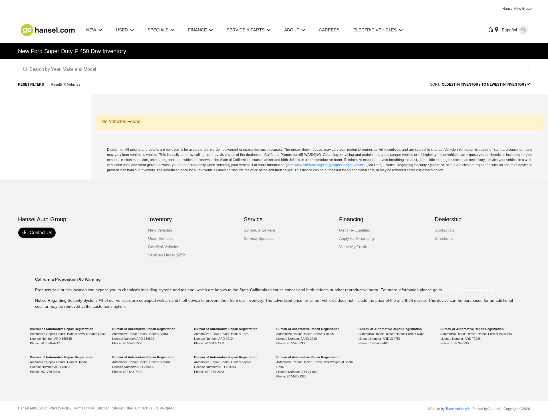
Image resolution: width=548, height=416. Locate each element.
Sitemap (103, 408)
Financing (351, 219)
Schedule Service (259, 230)
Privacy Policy (60, 408)
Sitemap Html (122, 408)
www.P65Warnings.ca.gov (468, 290)
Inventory (160, 219)
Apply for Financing (356, 238)
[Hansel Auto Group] (48, 29)
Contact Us (40, 232)
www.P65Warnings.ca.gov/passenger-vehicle (330, 165)
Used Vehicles (161, 238)
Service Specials (258, 238)
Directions (444, 238)
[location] (498, 30)
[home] (492, 30)
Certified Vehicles (163, 246)
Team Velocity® (458, 409)
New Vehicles (160, 230)
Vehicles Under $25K (167, 255)
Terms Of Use (84, 408)
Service (253, 219)
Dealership (448, 219)
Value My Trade (353, 246)
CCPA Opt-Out (165, 408)
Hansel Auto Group (32, 408)
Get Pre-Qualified (354, 230)
